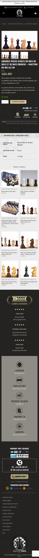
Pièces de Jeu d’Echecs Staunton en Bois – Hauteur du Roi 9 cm (28, 253)
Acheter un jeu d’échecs (25, 121)
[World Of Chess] (19, 12)
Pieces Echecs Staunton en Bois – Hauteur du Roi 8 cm (10, 253)
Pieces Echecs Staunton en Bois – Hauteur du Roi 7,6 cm (10, 282)
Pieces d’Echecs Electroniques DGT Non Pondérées (28, 282)
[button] (19, 476)
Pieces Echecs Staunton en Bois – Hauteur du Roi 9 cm (28, 221)
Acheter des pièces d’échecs (15, 24)
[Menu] (3, 13)
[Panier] (35, 13)
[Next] (34, 40)
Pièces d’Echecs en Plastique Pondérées (27, 192)
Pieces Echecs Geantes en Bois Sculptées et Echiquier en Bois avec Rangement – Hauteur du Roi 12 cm (10, 223)
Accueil (4, 24)
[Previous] (5, 40)
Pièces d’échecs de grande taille (31, 123)
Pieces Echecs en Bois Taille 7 (9, 191)
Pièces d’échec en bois (31, 24)
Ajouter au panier (18, 102)
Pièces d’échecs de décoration (16, 123)
